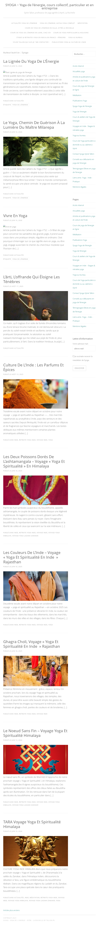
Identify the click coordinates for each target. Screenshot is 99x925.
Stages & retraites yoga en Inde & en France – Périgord (41, 37)
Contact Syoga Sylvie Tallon (83, 154)
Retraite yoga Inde (27, 440)
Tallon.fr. (50, 920)
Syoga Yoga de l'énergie (82, 106)
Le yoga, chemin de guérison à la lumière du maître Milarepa (34, 125)
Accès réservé (78, 66)
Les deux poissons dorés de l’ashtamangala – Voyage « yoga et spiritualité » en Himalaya (34, 461)
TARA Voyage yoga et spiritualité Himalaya (32, 824)
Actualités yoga (79, 71)
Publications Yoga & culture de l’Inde (69, 42)
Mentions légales (79, 187)
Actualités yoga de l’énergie (24, 23)
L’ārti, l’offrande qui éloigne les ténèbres (31, 279)
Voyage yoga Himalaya (18, 901)
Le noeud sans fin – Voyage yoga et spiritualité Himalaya (35, 733)
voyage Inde (42, 440)
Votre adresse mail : (81, 344)
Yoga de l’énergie (79, 251)
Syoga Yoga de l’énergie (82, 245)
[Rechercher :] (84, 54)
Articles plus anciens (11, 910)
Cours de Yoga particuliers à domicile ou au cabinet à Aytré (84, 145)
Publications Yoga (80, 100)
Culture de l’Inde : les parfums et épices (33, 367)
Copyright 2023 (9, 918)
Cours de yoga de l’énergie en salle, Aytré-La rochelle (49, 28)
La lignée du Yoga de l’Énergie (31, 61)
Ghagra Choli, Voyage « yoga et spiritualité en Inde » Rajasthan (31, 644)
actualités (19, 101)
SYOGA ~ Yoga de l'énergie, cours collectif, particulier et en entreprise (49, 6)
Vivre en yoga (15, 215)
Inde (16, 440)
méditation (35, 898)
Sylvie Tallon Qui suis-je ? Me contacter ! (31, 42)
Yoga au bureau (75, 37)
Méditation (83, 23)
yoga (50, 440)
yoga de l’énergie (20, 105)
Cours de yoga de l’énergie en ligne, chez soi (30, 33)
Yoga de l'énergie (79, 111)
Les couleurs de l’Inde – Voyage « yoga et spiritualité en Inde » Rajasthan (31, 557)
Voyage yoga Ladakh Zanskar (25, 536)
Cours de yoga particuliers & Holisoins (71, 33)
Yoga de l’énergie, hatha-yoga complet (57, 23)
